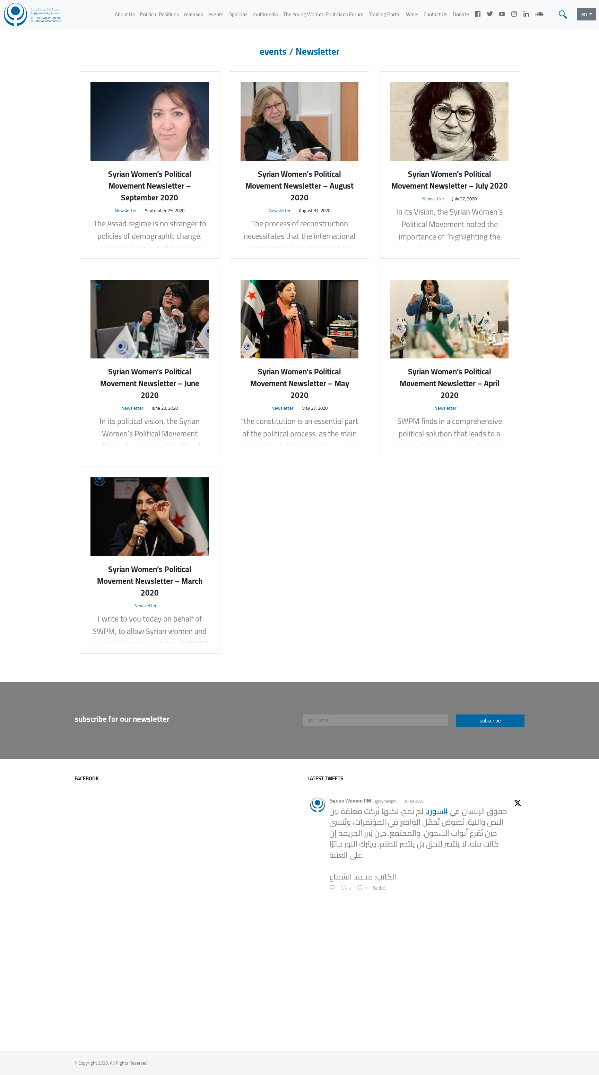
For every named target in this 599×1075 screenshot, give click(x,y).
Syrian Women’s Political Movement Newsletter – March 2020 (149, 581)
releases (193, 14)
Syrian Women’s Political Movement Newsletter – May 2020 (299, 383)
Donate (461, 14)
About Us (125, 14)
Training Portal (385, 14)
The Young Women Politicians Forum (323, 14)
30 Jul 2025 (414, 801)
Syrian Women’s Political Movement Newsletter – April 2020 (450, 383)
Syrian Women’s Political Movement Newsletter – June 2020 (149, 383)
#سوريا (436, 811)
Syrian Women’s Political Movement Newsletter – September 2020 (149, 186)
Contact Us (436, 14)
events (215, 14)
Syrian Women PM (350, 801)
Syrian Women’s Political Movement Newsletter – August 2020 (299, 186)
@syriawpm (386, 801)
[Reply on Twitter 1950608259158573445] (334, 888)
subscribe (490, 721)
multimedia (265, 14)
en (584, 14)
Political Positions (159, 14)
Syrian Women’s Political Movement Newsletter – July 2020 (449, 180)
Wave (412, 14)
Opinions (238, 14)
